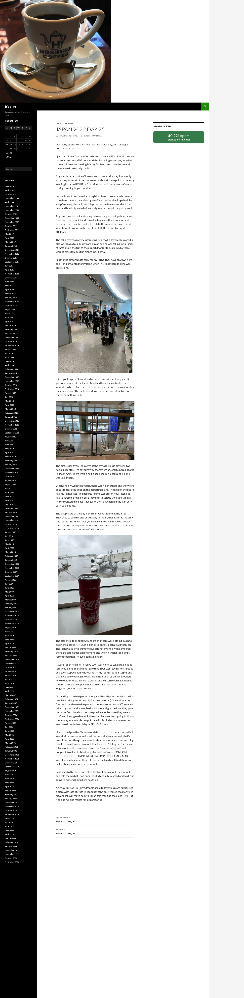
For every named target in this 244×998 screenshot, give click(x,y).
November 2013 (12, 381)
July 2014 (9, 353)
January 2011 (11, 512)
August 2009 (10, 580)
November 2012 (12, 425)
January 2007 (11, 703)
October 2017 (11, 258)
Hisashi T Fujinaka (92, 136)
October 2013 (11, 385)
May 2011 (9, 496)
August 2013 (10, 393)
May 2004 (9, 830)
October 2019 (11, 226)
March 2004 (10, 838)
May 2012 (9, 448)
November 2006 (12, 711)
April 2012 (9, 452)
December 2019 (12, 218)
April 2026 (9, 190)
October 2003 (11, 858)
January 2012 (11, 464)
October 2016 (11, 277)
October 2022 (11, 214)
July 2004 (9, 822)
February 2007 (11, 699)
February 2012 (11, 460)
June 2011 (9, 492)
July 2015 (9, 313)
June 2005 (9, 778)
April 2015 (9, 321)
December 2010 (12, 516)
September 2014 (12, 345)
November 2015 (12, 301)
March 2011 (10, 504)
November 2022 (12, 210)
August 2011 (10, 484)
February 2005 (11, 794)
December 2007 (12, 659)
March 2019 (10, 242)
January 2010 (11, 560)
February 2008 (11, 651)
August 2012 (10, 436)
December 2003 (12, 850)
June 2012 (9, 444)
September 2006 (12, 719)
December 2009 (12, 564)
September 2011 (12, 480)
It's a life (10, 106)
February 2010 (11, 556)
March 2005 (10, 790)
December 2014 (12, 337)
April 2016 (9, 289)
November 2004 (12, 806)
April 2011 (9, 500)
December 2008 (12, 611)
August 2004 (10, 818)
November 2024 (12, 198)
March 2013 (10, 409)
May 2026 (9, 186)
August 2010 (10, 532)
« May (8, 157)
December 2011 (12, 468)
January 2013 (11, 417)
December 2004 (12, 802)
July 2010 (9, 536)
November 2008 (12, 615)
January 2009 (11, 607)
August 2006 (10, 723)
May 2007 (9, 687)
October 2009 (11, 572)
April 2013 (9, 405)
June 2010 (9, 540)
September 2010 (12, 528)
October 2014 (11, 341)
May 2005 (9, 782)
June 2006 (9, 731)
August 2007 (10, 675)
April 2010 (9, 548)
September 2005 (12, 766)
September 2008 (12, 623)
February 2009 (11, 603)
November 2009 (12, 568)
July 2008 (9, 631)
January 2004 (11, 846)
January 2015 (11, 333)
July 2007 (9, 679)
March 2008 (10, 647)
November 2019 (12, 222)
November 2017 (12, 254)
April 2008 (9, 643)
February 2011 (11, 508)
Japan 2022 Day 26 (65, 831)
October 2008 (11, 619)
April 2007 (9, 691)
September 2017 (12, 262)
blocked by (182, 138)
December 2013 (12, 377)
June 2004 (9, 826)
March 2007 (10, 695)
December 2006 (12, 707)
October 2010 (11, 524)
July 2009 (9, 584)
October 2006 (11, 715)
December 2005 (12, 755)
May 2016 (9, 285)
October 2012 (11, 429)
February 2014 (11, 369)
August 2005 (10, 770)
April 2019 (9, 238)
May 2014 (9, 361)
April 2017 (9, 270)
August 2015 (10, 309)
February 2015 (11, 329)
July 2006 (9, 727)
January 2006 (11, 751)
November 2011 (12, 472)
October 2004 (11, 810)
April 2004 (9, 834)
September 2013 (12, 389)
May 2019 (9, 234)
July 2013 (9, 397)
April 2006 (9, 739)
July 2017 (9, 266)
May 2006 (9, 735)
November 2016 (12, 273)
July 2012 (9, 440)
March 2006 (10, 743)
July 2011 (9, 488)
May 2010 (9, 544)
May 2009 (9, 592)
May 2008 (9, 639)
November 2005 (12, 758)
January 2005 (11, 798)
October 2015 (11, 305)
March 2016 (10, 293)
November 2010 (12, 520)
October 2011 (11, 476)
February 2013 (11, 413)
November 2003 (12, 854)
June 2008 (9, 635)
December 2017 (12, 250)
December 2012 (12, 421)
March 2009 (10, 599)
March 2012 (10, 456)
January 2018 (11, 246)
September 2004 (12, 814)
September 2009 (12, 576)
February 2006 (11, 747)
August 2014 (10, 349)
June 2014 (9, 357)
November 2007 (12, 663)
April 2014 (9, 365)
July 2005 (9, 774)
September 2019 (12, 230)
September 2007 (12, 671)
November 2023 (12, 206)
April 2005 (9, 786)
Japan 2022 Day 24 (65, 819)
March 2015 (10, 325)
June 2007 (9, 683)
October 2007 (11, 667)
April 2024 (9, 202)
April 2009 (9, 595)
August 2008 (10, 627)
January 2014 (11, 373)
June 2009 (9, 588)
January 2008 (11, 655)
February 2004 (11, 842)
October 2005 (11, 762)
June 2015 (9, 317)
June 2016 (9, 281)
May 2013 (9, 401)
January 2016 (11, 297)
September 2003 (12, 862)
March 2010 (10, 552)
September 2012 (12, 433)
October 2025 (11, 194)
